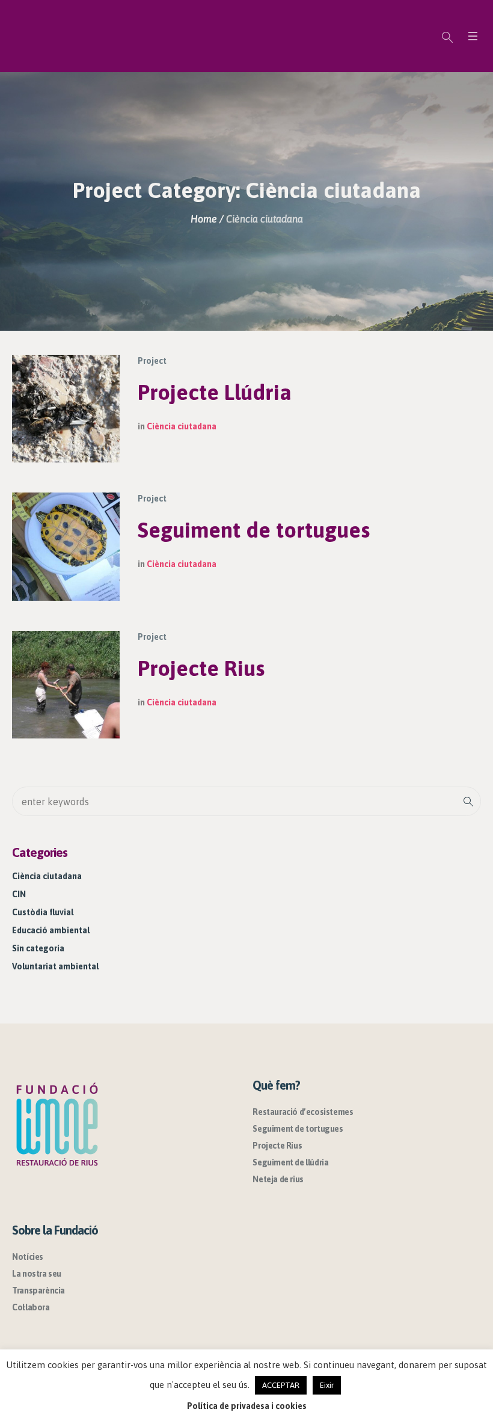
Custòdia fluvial (42, 912)
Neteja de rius (278, 1179)
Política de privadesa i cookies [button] (247, 1406)
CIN (19, 894)
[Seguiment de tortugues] (66, 546)
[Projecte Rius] (66, 684)
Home (204, 218)
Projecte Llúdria (215, 392)
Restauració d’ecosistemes (303, 1112)
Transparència (38, 1290)
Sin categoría (38, 948)
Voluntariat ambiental (55, 966)
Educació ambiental (51, 930)
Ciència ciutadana (181, 426)
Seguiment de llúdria (290, 1162)
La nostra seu (36, 1273)
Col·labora (30, 1307)
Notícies (27, 1257)
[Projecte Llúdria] (66, 408)
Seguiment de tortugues (254, 529)
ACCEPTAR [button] (280, 1385)
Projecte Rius (201, 668)
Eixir (327, 1385)
